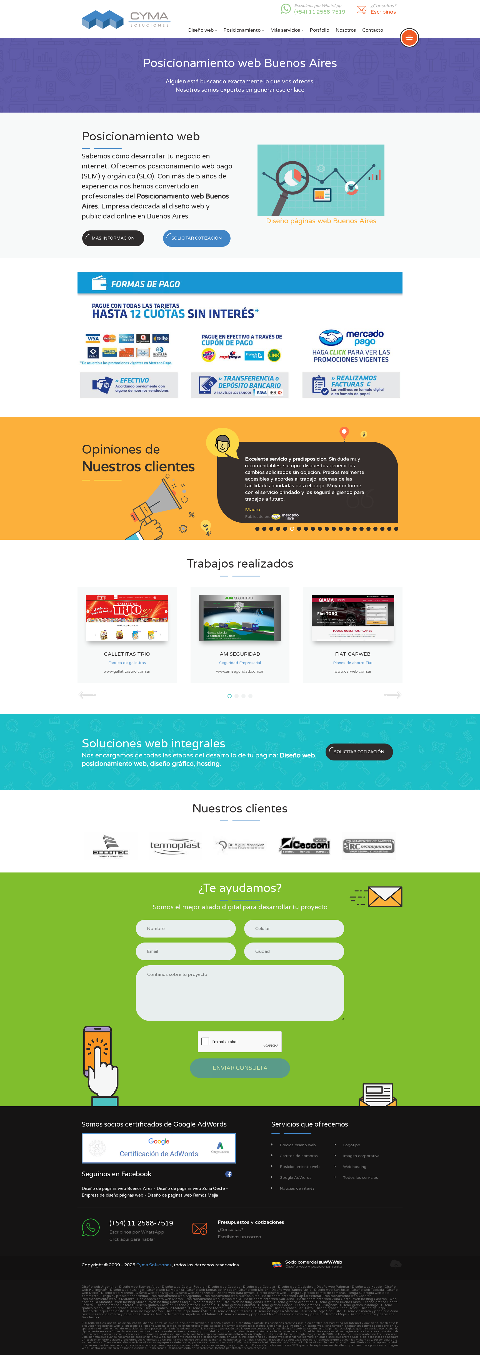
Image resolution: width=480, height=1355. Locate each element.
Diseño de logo (373, 1308)
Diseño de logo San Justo (321, 1311)
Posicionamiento (243, 30)
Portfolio (319, 30)
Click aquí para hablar (132, 1239)
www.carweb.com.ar (352, 671)
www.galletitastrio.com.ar (127, 671)
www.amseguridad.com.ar (240, 671)
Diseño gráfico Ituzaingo (359, 1305)
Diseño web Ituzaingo (127, 1290)
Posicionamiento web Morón (160, 1299)
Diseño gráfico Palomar (236, 1305)
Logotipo (351, 1145)
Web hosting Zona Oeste (251, 1302)
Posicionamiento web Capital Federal (291, 1296)
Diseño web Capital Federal (183, 1287)
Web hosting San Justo (211, 1302)
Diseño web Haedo (367, 1287)
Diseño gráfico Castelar (154, 1305)
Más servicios (286, 30)
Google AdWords (295, 1177)
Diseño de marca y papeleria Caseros (122, 1314)
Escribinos (383, 12)
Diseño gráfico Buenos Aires (338, 1302)
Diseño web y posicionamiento (313, 1266)
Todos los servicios (360, 1177)
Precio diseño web (271, 1293)
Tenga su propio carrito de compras (317, 1293)
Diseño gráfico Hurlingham (316, 1305)
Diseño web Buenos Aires (139, 1287)
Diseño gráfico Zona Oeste (337, 1308)
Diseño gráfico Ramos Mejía (248, 1308)
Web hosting (354, 1166)
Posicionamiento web (300, 1166)
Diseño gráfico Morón (206, 1308)
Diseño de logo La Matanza (276, 1311)
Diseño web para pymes (235, 1293)
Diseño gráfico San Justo (293, 1308)
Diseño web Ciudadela (296, 1287)
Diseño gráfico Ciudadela (195, 1305)
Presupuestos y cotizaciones (251, 1222)
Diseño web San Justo (331, 1290)
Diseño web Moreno (117, 1293)
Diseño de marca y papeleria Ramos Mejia (313, 1314)
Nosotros (346, 30)
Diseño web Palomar (332, 1287)
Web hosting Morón (130, 1302)
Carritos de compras (299, 1155)
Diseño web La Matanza (165, 1290)
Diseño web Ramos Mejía (291, 1290)
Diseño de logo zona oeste (103, 1311)
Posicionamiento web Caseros (347, 1296)
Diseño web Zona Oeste (195, 1293)
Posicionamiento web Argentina (176, 1296)
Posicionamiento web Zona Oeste (323, 1299)
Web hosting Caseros (370, 1299)
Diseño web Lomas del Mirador (211, 1290)
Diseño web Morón (254, 1290)
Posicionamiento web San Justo (269, 1299)
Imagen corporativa (361, 1155)
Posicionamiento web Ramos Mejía (213, 1299)
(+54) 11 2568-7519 (319, 12)
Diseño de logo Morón (145, 1311)
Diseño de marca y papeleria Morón (249, 1314)
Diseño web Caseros (224, 1287)
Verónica (255, 496)
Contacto (372, 30)
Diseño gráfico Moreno (124, 1308)
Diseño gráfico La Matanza (165, 1308)
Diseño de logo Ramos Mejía (188, 1311)
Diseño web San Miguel (154, 1293)
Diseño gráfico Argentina (293, 1302)
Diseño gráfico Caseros (114, 1305)
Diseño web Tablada (368, 1290)
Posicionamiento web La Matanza (108, 1299)
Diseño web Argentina (99, 1287)
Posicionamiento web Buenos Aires (231, 1296)
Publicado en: (258, 503)
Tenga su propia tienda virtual (124, 1296)
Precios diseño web (298, 1145)
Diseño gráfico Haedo (275, 1305)
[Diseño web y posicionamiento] (276, 1264)
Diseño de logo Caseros (233, 1311)
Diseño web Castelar (259, 1287)
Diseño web (202, 30)
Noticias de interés (297, 1188)
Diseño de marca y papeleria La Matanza (186, 1314)
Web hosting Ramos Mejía (170, 1302)
